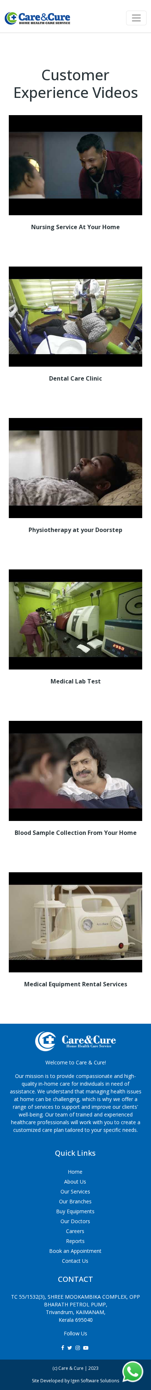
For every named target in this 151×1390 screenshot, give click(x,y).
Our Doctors (75, 1221)
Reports (75, 1240)
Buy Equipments (75, 1211)
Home (75, 1171)
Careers (75, 1231)
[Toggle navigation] (136, 18)
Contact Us (75, 1260)
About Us (75, 1181)
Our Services (75, 1191)
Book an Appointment (75, 1250)
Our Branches (75, 1201)
